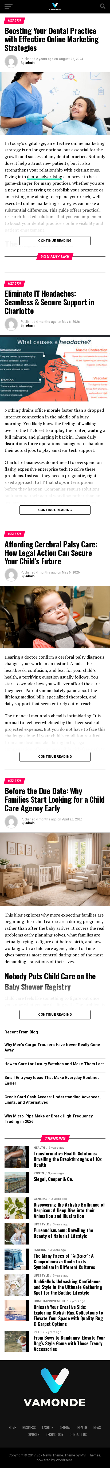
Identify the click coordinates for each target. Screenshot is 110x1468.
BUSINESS (29, 1427)
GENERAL (65, 1427)
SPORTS (34, 1434)
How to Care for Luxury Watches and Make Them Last (54, 1064)
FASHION (47, 1427)
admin (29, 63)
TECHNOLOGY (54, 1434)
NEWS (97, 1427)
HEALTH (82, 1427)
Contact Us (78, 1434)
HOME (12, 1427)
